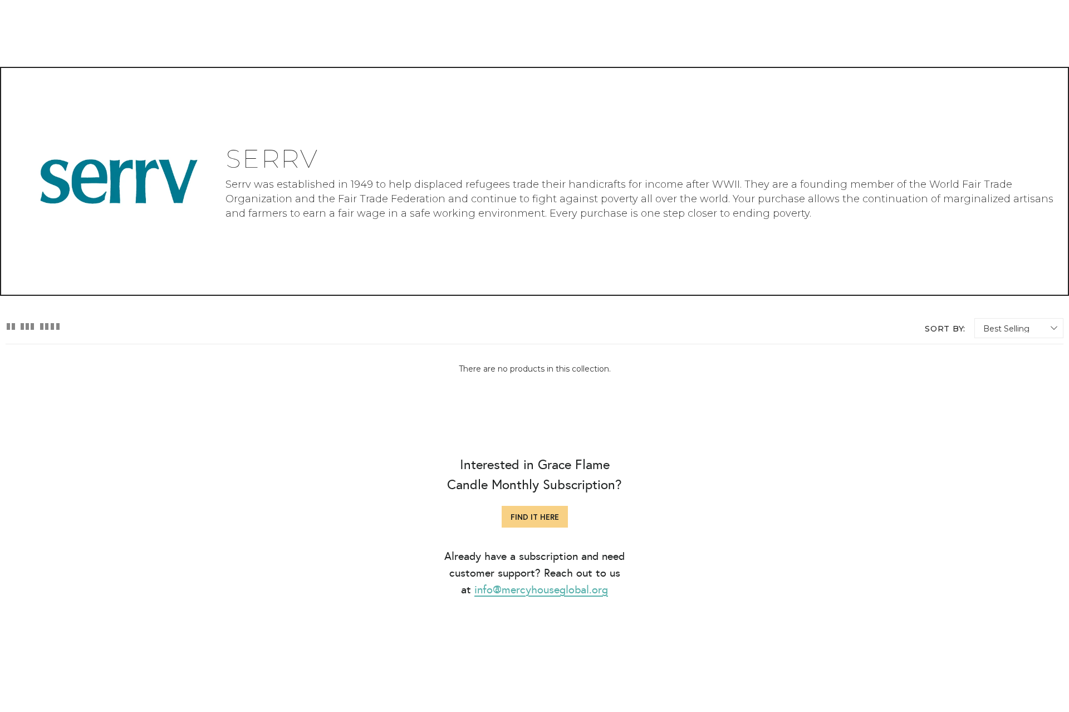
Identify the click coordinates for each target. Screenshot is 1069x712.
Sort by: (945, 329)
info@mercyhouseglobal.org (541, 589)
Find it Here (535, 516)
